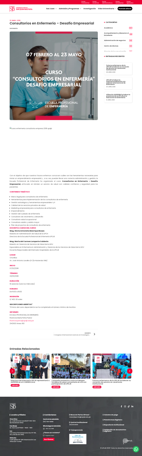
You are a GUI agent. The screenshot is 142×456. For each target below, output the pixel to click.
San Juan (50, 8)
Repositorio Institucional (114, 425)
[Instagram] (125, 406)
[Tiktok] (129, 406)
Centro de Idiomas (118, 46)
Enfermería (14, 28)
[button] (129, 371)
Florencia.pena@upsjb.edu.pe (22, 320)
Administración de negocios (118, 40)
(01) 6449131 (73, 425)
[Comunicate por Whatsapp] (136, 449)
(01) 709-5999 (48, 422)
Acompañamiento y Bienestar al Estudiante (118, 34)
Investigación (89, 8)
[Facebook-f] (121, 406)
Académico (118, 28)
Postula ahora (125, 8)
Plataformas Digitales (113, 420)
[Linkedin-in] (132, 406)
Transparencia (76, 430)
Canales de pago (111, 415)
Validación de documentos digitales (115, 430)
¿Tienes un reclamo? (51, 433)
